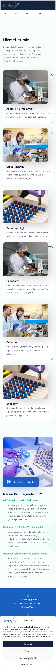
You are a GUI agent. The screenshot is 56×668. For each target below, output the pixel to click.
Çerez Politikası (26, 664)
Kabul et (28, 643)
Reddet (28, 651)
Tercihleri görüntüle (28, 658)
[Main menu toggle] (26, 5)
